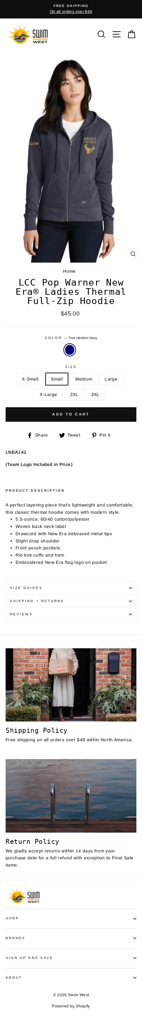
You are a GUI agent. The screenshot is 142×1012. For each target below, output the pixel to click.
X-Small (30, 379)
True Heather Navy (69, 350)
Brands (15, 938)
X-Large (48, 394)
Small (57, 379)
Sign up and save (29, 958)
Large (111, 379)
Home (69, 271)
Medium (83, 379)
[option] (71, 9)
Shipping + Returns (37, 601)
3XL (95, 394)
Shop (12, 918)
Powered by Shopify (71, 1006)
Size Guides (26, 588)
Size (71, 367)
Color (71, 338)
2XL (74, 394)
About (14, 977)
